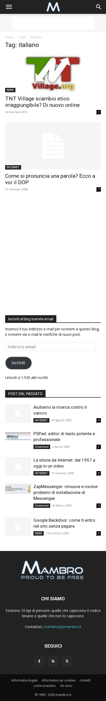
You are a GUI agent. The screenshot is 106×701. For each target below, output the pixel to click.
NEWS (10, 90)
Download (42, 446)
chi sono (66, 686)
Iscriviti (18, 363)
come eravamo (45, 686)
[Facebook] (39, 661)
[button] (9, 7)
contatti (85, 680)
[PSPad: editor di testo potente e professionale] (18, 436)
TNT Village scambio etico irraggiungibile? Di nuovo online (42, 102)
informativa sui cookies (58, 680)
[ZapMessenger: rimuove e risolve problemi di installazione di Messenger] (18, 489)
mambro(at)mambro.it (62, 626)
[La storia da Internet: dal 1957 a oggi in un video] (18, 466)
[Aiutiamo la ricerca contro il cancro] (18, 413)
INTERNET (13, 167)
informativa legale (24, 680)
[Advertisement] (53, 22)
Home (9, 37)
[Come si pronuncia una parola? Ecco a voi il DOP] (53, 146)
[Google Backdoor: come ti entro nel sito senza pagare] (18, 526)
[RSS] (53, 661)
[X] (67, 661)
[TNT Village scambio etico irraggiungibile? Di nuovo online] (53, 73)
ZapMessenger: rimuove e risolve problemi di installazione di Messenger (65, 492)
